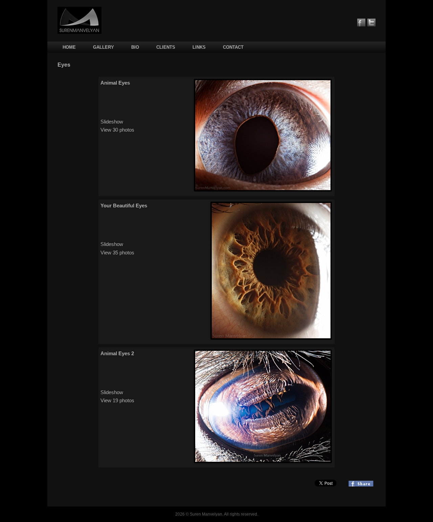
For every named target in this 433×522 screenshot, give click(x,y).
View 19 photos (117, 400)
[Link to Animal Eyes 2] (263, 461)
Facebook (361, 22)
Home (69, 47)
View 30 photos (117, 130)
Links (199, 47)
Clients (165, 47)
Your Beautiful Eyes (123, 205)
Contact (233, 47)
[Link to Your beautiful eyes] (271, 338)
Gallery (103, 47)
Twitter (371, 22)
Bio (135, 47)
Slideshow (111, 121)
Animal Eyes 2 (117, 353)
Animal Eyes (115, 83)
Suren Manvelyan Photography (79, 20)
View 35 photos (117, 252)
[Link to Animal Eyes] (263, 189)
